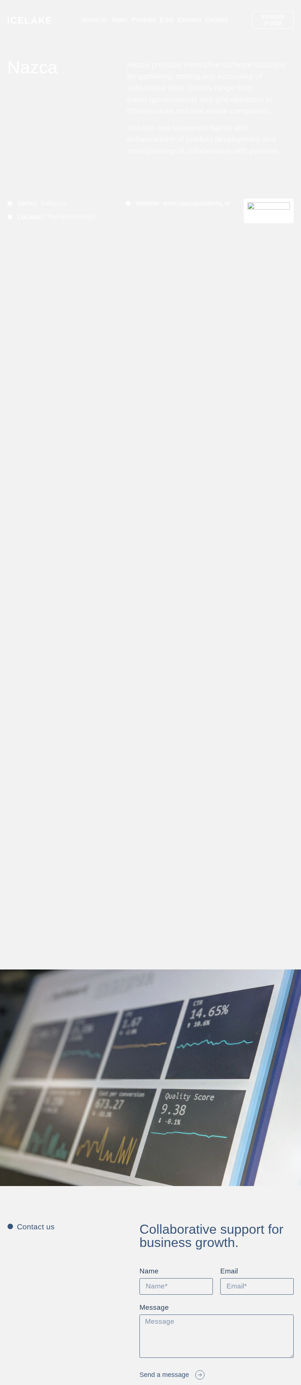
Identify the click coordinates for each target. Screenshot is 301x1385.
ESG (167, 19)
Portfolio (143, 19)
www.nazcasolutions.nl (196, 203)
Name (149, 1271)
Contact (216, 19)
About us (94, 19)
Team (119, 19)
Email (229, 1271)
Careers (189, 19)
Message (154, 1307)
